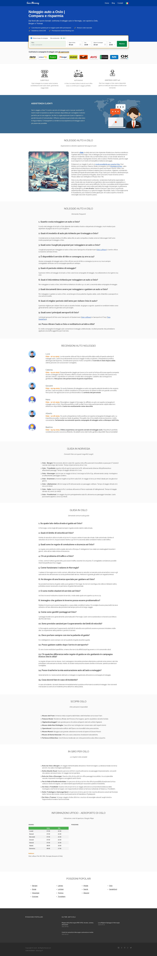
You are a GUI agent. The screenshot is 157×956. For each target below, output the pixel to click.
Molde (85, 886)
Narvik (85, 889)
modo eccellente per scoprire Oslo (107, 164)
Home (107, 3)
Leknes (60, 886)
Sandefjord (113, 889)
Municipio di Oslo (116, 166)
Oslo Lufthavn (101, 250)
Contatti (120, 3)
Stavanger (35, 893)
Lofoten (61, 889)
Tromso (60, 893)
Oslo (110, 886)
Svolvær (35, 896)
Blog (113, 3)
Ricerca (122, 44)
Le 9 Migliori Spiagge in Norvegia (109, 922)
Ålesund (86, 893)
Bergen (34, 886)
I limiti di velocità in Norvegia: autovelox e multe (77, 932)
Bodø (34, 889)
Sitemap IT (39, 950)
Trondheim (61, 896)
